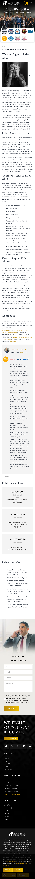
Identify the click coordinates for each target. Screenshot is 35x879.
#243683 (23, 352)
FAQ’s (6, 766)
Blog (5, 761)
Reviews (6, 813)
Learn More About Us (11, 861)
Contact (6, 819)
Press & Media (9, 764)
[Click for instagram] (24, 748)
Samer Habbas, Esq (18, 349)
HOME (4, 46)
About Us (7, 805)
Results (6, 811)
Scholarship (8, 769)
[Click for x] (12, 748)
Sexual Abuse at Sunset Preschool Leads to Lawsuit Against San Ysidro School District (18, 599)
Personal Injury (9, 808)
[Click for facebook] (6, 748)
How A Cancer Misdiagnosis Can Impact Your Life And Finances (17, 606)
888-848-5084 (15, 341)
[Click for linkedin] (18, 748)
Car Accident (8, 780)
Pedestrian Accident (11, 786)
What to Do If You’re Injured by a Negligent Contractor (17, 584)
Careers (6, 758)
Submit (11, 708)
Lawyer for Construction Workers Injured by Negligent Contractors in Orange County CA (18, 591)
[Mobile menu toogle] (31, 3)
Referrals (7, 816)
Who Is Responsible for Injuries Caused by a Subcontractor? (17, 579)
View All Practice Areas (12, 794)
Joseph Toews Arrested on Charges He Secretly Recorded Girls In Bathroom (17, 572)
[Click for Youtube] (29, 748)
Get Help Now (11, 738)
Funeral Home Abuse (11, 791)
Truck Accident (9, 783)
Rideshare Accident (10, 788)
